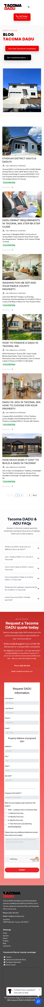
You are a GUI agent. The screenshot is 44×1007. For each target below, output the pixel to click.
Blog (4, 943)
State (7, 766)
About (5, 938)
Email (7, 728)
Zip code (8, 776)
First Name (9, 698)
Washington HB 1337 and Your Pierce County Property (19, 286)
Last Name (9, 708)
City (7, 756)
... (25, 495)
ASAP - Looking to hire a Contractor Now (22, 810)
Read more (6, 187)
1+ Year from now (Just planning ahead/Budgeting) (20, 825)
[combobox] (7, 723)
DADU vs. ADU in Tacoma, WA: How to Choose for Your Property (21, 405)
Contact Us (7, 946)
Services (6, 936)
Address (8, 746)
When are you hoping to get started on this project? (20, 804)
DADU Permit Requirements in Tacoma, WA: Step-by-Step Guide (21, 223)
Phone (8, 718)
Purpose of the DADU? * (13, 793)
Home (5, 933)
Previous (10, 495)
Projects (6, 941)
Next (35, 495)
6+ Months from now (15, 820)
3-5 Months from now (15, 817)
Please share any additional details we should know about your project (21, 833)
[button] (28, 7)
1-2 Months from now (15, 813)
